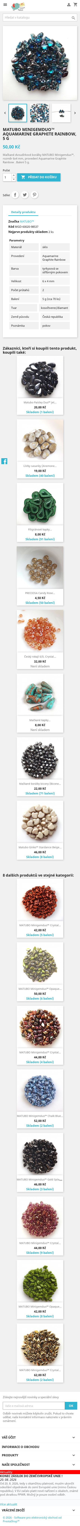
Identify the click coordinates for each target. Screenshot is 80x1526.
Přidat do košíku (39, 177)
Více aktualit (8, 1504)
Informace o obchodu (20, 1447)
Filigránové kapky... (40, 529)
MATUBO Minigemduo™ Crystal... (40, 925)
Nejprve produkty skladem (28, 232)
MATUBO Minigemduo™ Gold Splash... (41, 1179)
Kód (11, 226)
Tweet (24, 194)
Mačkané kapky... (40, 720)
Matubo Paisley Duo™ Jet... (40, 402)
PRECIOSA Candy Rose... (40, 593)
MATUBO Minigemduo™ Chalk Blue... (40, 1116)
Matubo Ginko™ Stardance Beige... (40, 847)
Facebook (4, 461)
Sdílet (15, 194)
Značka (13, 221)
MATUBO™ (27, 221)
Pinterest (34, 194)
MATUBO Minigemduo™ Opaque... (40, 989)
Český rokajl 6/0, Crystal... (40, 656)
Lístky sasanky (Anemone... (40, 466)
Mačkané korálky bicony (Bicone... (40, 783)
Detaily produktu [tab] (23, 212)
